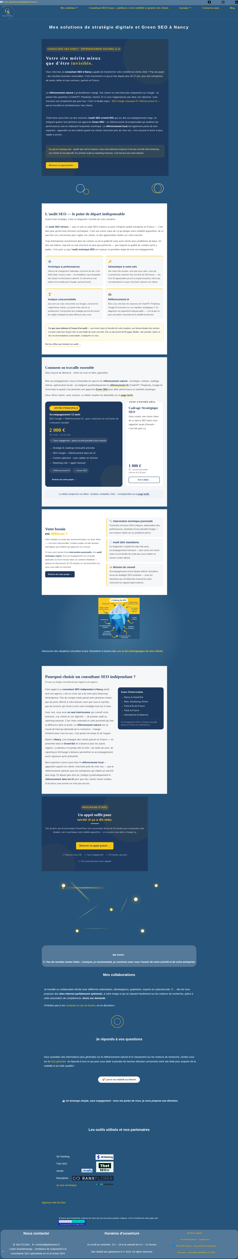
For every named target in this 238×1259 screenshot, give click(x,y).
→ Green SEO (80, 470)
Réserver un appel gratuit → (62, 165)
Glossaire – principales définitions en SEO (196, 1252)
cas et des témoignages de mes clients (139, 651)
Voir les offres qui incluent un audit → (63, 344)
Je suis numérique (66, 1185)
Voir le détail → (144, 480)
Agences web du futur (54, 1202)
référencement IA (119, 385)
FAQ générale (58, 1061)
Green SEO (102, 389)
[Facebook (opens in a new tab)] (212, 2)
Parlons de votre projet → (64, 479)
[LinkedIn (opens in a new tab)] (235, 2)
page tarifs (127, 395)
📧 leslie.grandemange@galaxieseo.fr (18, 2)
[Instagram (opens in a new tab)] (226, 2)
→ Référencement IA (60, 470)
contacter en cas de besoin (80, 1005)
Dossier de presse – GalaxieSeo (194, 1239)
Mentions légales (194, 1233)
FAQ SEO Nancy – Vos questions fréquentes (196, 1246)
